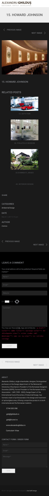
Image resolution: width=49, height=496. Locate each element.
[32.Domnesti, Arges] (24, 159)
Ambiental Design (8, 208)
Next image (37, 33)
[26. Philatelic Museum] (24, 130)
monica (4, 226)
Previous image (14, 30)
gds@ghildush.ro (12, 414)
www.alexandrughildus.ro (16, 425)
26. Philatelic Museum (24, 143)
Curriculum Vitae (12, 431)
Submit (9, 346)
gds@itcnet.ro (12, 420)
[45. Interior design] (24, 180)
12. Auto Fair (24, 114)
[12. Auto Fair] (24, 104)
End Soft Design (32, 491)
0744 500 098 (11, 408)
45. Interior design (24, 184)
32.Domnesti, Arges (24, 173)
